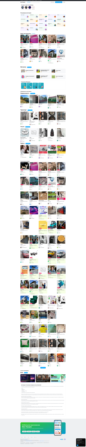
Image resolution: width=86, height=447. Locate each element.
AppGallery (33, 431)
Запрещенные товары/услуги (46, 442)
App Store (29, 431)
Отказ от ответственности (22, 442)
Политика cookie (31, 443)
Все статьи (26, 372)
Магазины (30, 0)
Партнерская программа (27, 443)
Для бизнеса (33, 0)
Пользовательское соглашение (40, 442)
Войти (64, 2)
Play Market (24, 431)
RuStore (38, 431)
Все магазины (29, 67)
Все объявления (22, 0)
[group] (24, 86)
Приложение (36, 0)
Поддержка (40, 0)
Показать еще (43, 367)
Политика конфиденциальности (33, 442)
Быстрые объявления (26, 0)
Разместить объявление (59, 2)
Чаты (38, 0)
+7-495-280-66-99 (25, 439)
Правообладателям (22, 443)
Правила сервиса (27, 442)
